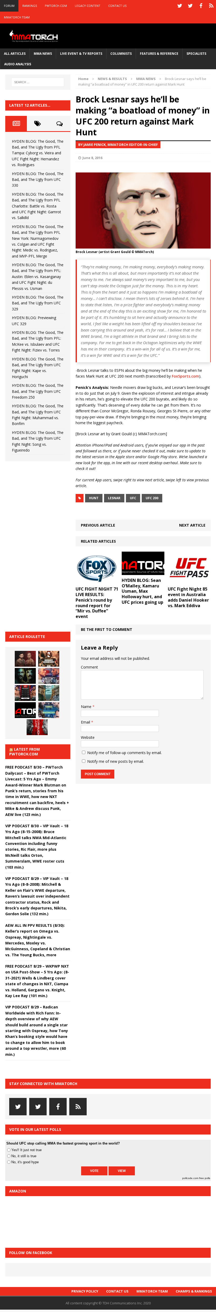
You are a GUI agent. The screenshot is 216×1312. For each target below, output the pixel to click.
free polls (204, 1178)
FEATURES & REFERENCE (159, 53)
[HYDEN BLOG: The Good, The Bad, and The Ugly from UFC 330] (48, 659)
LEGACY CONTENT (87, 6)
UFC (133, 498)
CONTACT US (117, 6)
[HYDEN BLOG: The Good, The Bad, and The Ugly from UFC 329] (48, 693)
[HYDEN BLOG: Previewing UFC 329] (25, 710)
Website (88, 737)
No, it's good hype (25, 1162)
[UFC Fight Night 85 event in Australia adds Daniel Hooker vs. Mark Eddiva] (189, 580)
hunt (94, 498)
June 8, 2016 (92, 157)
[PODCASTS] (211, 6)
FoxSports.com (185, 376)
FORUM (9, 6)
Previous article (98, 525)
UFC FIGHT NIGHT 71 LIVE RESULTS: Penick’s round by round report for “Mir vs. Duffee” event (97, 602)
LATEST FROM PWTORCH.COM (24, 751)
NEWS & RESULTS (112, 78)
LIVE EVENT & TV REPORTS (81, 53)
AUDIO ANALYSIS (17, 64)
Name (86, 706)
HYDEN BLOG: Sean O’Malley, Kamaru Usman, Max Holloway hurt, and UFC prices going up (142, 591)
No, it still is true (23, 1156)
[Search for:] (37, 82)
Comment (89, 667)
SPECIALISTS (196, 53)
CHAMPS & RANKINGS (194, 1291)
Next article (192, 525)
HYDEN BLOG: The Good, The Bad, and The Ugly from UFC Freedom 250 (37, 391)
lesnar (114, 498)
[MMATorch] (34, 36)
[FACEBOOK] (200, 6)
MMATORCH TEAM (17, 17)
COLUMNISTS (121, 53)
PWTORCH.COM (56, 6)
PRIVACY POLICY (84, 1291)
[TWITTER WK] (190, 6)
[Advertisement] (44, 546)
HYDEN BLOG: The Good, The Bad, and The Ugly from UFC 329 (37, 303)
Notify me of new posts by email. (115, 761)
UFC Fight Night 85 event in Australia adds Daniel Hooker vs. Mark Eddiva (188, 597)
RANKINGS (29, 6)
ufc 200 (152, 498)
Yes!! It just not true (26, 1150)
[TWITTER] (179, 6)
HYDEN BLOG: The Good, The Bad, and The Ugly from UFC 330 (37, 179)
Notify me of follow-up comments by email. (124, 752)
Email (86, 722)
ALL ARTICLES (15, 53)
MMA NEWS (43, 53)
